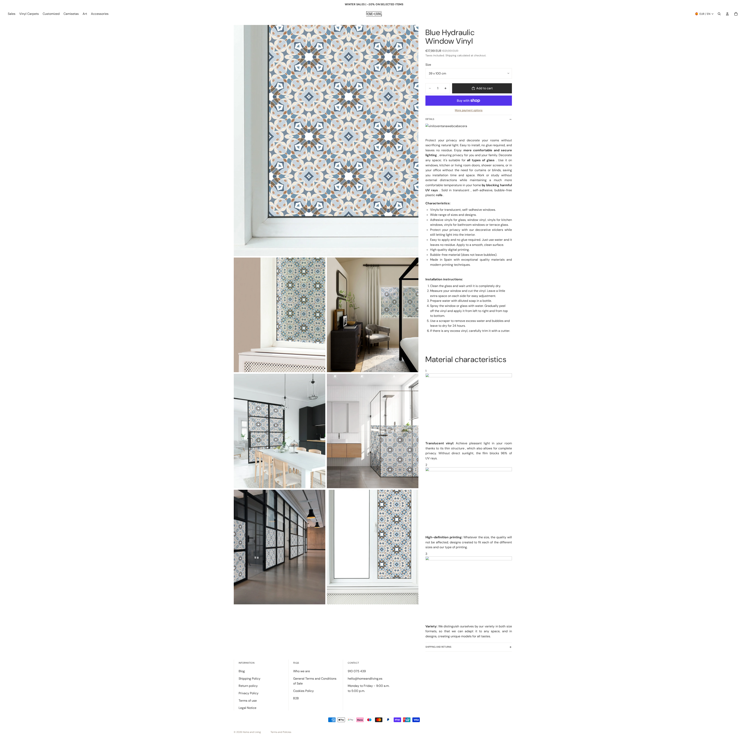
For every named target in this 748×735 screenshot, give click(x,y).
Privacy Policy (248, 693)
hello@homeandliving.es (365, 679)
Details (429, 119)
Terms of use (248, 701)
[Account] (727, 14)
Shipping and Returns (438, 646)
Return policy (248, 686)
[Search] (719, 14)
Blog (242, 671)
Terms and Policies (281, 732)
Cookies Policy (303, 691)
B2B (296, 698)
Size (428, 65)
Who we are (301, 671)
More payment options (468, 110)
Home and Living (252, 732)
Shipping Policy (249, 679)
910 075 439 (357, 671)
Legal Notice (247, 708)
